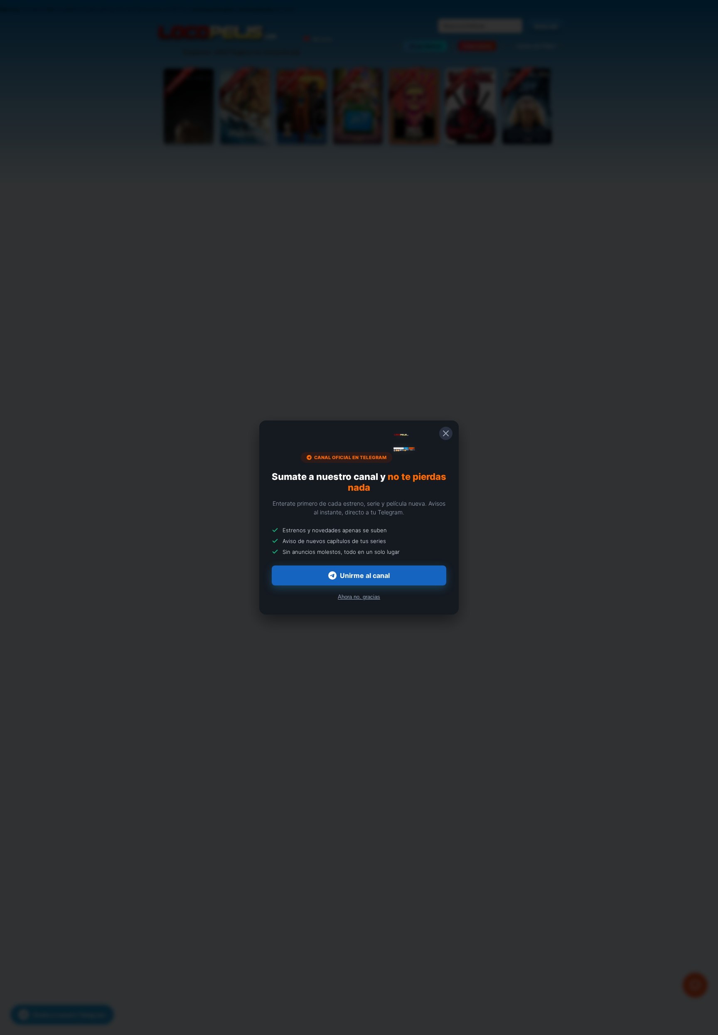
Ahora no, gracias (359, 597)
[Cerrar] (445, 433)
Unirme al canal (365, 575)
